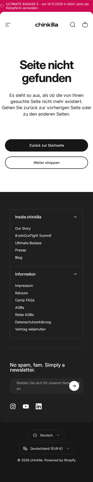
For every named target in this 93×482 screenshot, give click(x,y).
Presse (20, 250)
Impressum (24, 285)
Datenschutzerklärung (33, 322)
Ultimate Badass (28, 243)
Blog (18, 257)
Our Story (23, 228)
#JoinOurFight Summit (33, 235)
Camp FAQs (24, 300)
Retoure (21, 293)
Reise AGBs (24, 314)
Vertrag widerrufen (30, 329)
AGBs (19, 307)
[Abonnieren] (74, 386)
